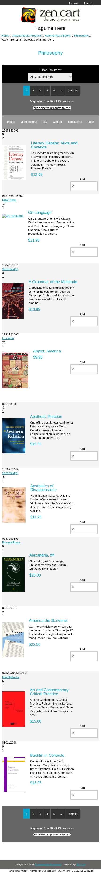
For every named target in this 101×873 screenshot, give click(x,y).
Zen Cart (81, 864)
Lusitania (8, 338)
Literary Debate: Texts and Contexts (54, 145)
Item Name (75, 121)
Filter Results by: (51, 69)
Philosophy (81, 35)
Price (90, 121)
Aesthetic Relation (46, 416)
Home (73, 3)
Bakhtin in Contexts (47, 755)
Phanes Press (11, 542)
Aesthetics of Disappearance (43, 487)
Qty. (45, 121)
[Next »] (73, 90)
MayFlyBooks (10, 677)
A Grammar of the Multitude (53, 281)
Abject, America (47, 351)
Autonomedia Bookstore (48, 864)
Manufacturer (28, 121)
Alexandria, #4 (41, 555)
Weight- (58, 121)
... (61, 90)
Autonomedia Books (58, 35)
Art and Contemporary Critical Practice (49, 691)
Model (11, 121)
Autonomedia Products (27, 35)
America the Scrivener (48, 620)
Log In (88, 3)
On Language (39, 212)
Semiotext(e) (10, 269)
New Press (9, 199)
